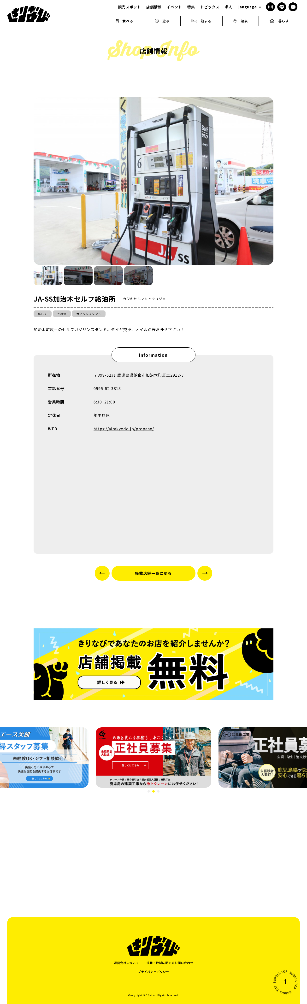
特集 (191, 6)
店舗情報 (154, 6)
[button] (48, 275)
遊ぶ (166, 20)
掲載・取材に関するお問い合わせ (170, 963)
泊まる (206, 20)
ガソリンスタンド (88, 314)
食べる (127, 20)
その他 (61, 314)
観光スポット (129, 6)
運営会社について (126, 963)
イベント (174, 6)
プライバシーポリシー (153, 971)
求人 (228, 6)
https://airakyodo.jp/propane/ (124, 429)
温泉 (244, 20)
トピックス (209, 6)
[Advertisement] (153, 847)
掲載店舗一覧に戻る (153, 573)
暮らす (283, 20)
